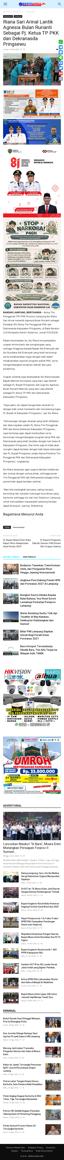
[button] (5, 4)
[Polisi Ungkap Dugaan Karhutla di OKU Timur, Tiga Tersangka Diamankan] (53, 1100)
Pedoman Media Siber (15, 1147)
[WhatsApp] (60, 41)
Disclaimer (50, 1147)
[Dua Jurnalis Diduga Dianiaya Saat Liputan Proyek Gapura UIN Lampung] (53, 1037)
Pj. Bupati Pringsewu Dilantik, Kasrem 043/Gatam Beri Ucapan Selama (46, 543)
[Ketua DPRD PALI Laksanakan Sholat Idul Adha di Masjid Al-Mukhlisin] (11, 983)
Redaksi (14, 1150)
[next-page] (10, 661)
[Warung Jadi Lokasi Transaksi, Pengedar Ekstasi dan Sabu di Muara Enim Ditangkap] (53, 1052)
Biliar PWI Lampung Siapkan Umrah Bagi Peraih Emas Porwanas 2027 (36, 635)
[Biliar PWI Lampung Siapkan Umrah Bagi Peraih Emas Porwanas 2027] (11, 635)
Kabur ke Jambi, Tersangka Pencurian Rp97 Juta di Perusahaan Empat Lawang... (22, 1067)
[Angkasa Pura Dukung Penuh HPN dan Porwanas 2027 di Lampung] (11, 583)
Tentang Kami (27, 1150)
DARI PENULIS (29, 557)
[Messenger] (60, 52)
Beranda (7, 11)
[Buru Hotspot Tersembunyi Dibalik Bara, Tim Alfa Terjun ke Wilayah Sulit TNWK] (11, 650)
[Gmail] (60, 73)
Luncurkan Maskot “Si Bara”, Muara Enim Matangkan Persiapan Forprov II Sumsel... (32, 848)
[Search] (59, 4)
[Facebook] (60, 62)
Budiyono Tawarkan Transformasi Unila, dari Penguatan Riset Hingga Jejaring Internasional (40, 569)
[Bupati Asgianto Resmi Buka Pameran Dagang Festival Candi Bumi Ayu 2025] (11, 907)
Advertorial (8, 839)
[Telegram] (60, 47)
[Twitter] (60, 68)
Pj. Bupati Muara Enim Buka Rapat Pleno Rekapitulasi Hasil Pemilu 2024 (17, 543)
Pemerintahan (19, 527)
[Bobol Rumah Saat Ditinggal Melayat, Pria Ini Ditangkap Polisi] (53, 1022)
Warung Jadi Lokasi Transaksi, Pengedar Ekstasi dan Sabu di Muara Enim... (21, 1051)
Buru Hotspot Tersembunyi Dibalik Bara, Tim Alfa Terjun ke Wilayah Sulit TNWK (38, 650)
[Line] (60, 57)
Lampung (30, 11)
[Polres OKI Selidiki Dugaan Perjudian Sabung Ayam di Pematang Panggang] (53, 1114)
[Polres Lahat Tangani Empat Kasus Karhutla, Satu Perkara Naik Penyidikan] (53, 1085)
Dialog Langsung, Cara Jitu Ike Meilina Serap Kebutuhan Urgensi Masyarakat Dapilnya (40, 876)
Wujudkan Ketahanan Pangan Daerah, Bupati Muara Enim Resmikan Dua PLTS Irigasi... (40, 937)
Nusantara (18, 11)
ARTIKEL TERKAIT (11, 557)
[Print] (60, 78)
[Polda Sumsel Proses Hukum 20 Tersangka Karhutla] (53, 1129)
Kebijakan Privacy (35, 1147)
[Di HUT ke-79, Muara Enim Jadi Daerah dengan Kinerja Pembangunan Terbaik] (11, 892)
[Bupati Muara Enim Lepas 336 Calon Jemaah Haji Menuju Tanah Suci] (11, 998)
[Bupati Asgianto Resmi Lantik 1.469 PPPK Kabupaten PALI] (11, 953)
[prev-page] (5, 661)
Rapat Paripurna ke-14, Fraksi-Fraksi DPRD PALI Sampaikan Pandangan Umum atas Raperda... (39, 921)
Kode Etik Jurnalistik (44, 1150)
